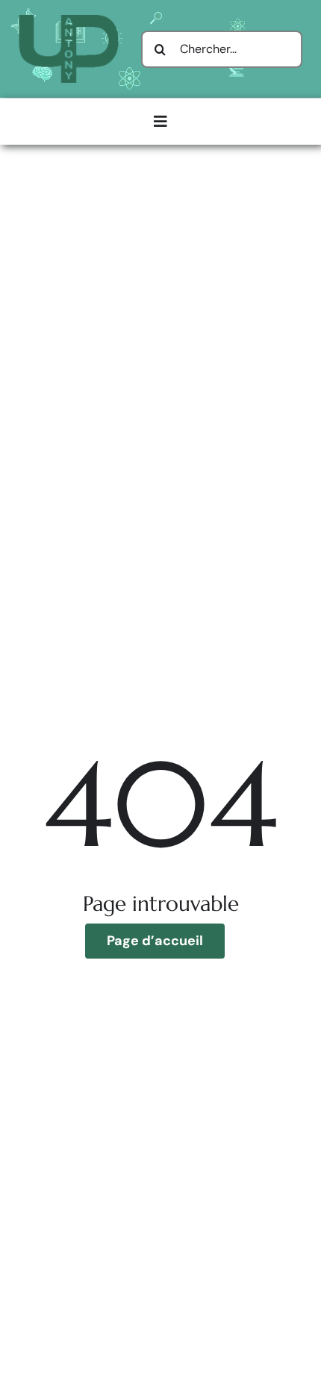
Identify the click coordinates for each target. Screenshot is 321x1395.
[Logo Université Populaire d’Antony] (69, 20)
